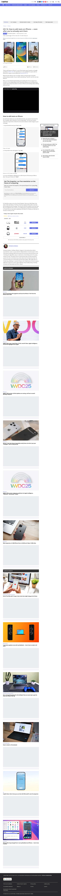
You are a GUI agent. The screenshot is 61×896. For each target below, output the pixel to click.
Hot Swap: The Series (38, 22)
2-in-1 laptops (13, 22)
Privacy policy (33, 883)
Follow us (30, 66)
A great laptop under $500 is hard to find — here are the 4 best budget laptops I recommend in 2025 (49, 133)
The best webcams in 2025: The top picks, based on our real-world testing (50, 145)
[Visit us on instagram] (43, 1)
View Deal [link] (34, 222)
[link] (8, 222)
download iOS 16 (24, 73)
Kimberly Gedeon (12, 33)
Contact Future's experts (22, 883)
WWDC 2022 (11, 71)
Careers (45, 886)
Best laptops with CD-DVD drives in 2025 (49, 156)
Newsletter (36, 66)
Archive (31, 886)
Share (6, 66)
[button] (57, 1)
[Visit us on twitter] (40, 1)
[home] (3, 5)
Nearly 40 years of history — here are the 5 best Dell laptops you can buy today (50, 140)
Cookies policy (47, 883)
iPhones (9, 26)
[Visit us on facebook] (38, 1)
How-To (5, 33)
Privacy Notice (6, 194)
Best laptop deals (49, 22)
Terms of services (18, 193)
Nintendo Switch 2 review (25, 22)
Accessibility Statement (8, 886)
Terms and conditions (7, 883)
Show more (22, 237)
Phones (4, 26)
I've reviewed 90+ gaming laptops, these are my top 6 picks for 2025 (49, 151)
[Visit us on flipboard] (45, 1)
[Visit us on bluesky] (42, 1)
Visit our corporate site (47, 875)
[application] (21, 100)
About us (18, 886)
